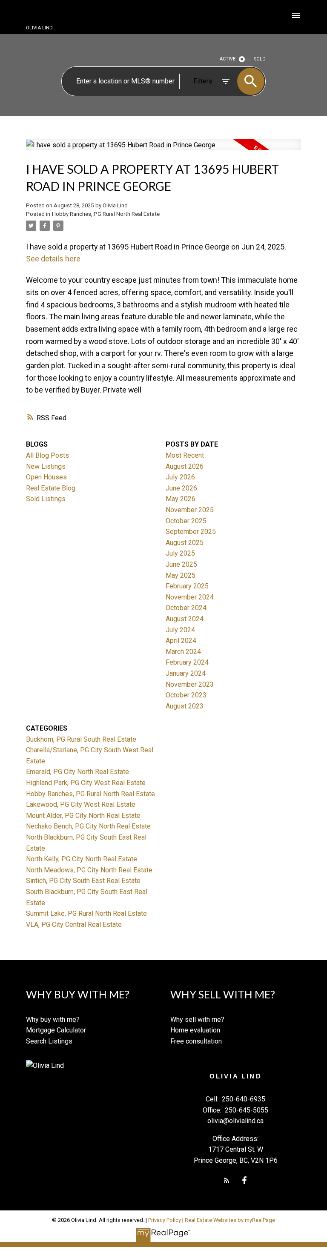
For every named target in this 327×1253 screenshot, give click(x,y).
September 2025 (191, 532)
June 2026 (181, 488)
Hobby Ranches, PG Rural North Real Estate (106, 214)
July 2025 (180, 553)
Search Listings (49, 1041)
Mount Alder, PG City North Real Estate (83, 815)
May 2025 (180, 575)
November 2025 (190, 510)
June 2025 (181, 564)
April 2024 (181, 641)
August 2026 (185, 466)
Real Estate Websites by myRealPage (230, 1220)
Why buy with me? (53, 1019)
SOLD (260, 59)
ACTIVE (227, 59)
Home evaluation (195, 1030)
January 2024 (186, 673)
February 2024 (187, 662)
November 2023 (190, 684)
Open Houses (46, 477)
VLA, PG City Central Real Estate (74, 924)
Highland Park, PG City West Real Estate (86, 783)
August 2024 (185, 619)
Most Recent (185, 455)
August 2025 (185, 543)
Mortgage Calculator (56, 1030)
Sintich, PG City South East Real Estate (83, 881)
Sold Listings (46, 499)
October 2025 (186, 521)
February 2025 (187, 586)
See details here (53, 258)
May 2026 (180, 499)
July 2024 (180, 630)
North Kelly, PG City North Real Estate (81, 859)
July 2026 (180, 477)
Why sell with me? (197, 1019)
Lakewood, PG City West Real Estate (80, 804)
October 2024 (186, 608)
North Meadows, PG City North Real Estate (89, 870)
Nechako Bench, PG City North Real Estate (88, 826)
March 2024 (183, 652)
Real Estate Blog (50, 488)
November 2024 (190, 597)
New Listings (46, 466)
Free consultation (196, 1041)
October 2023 (186, 695)
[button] (226, 1180)
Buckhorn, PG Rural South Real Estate (81, 739)
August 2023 (185, 706)
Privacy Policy (164, 1220)
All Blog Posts (47, 455)
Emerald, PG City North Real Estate (77, 772)
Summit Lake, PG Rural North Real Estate (86, 913)
